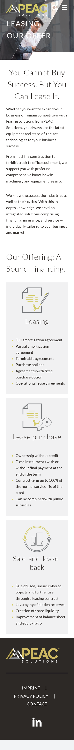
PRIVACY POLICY (31, 696)
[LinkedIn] (37, 722)
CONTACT (37, 703)
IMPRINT (31, 688)
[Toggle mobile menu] (65, 7)
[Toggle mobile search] (54, 7)
